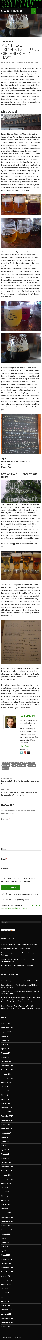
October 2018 (6, 1074)
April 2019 (5, 1049)
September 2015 (7, 1230)
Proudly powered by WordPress (11, 1337)
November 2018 (7, 1070)
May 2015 (4, 1247)
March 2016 (5, 1204)
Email (4, 859)
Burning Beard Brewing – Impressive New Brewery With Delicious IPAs (20, 1001)
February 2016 (6, 1209)
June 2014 (5, 1293)
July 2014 (4, 1289)
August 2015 (6, 1234)
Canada (6, 762)
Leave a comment (32, 62)
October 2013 (6, 1326)
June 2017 (5, 1141)
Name (4, 849)
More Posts (24, 746)
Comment (5, 819)
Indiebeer (6, 765)
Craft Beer (16, 762)
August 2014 (6, 1284)
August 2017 (6, 1133)
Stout (5, 768)
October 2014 (6, 1276)
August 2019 (6, 1032)
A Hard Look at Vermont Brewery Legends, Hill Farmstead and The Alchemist (19, 792)
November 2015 (7, 1221)
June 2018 (5, 1091)
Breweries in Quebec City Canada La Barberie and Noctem (20, 781)
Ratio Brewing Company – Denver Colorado (17, 965)
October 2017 (6, 1124)
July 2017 (4, 1137)
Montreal (21, 765)
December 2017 (7, 1116)
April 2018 (5, 1099)
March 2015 (5, 1255)
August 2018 (6, 1082)
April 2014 (5, 1301)
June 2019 (5, 1040)
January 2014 (6, 1314)
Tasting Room (7, 41)
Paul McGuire (20, 62)
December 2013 (7, 1318)
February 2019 (6, 1057)
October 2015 (6, 1225)
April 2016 (5, 1200)
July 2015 (4, 1238)
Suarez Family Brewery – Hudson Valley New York (19, 944)
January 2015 (6, 1263)
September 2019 (7, 1028)
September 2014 (7, 1280)
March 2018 (5, 1103)
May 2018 (4, 1095)
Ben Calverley (6, 981)
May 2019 (4, 1044)
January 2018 (6, 1112)
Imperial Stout (28, 762)
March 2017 (5, 1154)
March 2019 (5, 1053)
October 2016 (6, 1175)
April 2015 (5, 1251)
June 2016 (5, 1192)
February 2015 (6, 1259)
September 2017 (7, 1129)
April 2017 (5, 1150)
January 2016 (6, 1213)
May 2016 (4, 1196)
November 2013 (7, 1322)
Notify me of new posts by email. (16, 899)
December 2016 (7, 1167)
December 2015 (7, 1217)
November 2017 (7, 1120)
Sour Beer (32, 765)
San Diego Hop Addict (11, 10)
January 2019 (6, 1061)
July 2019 (4, 1036)
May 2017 (4, 1145)
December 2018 (7, 1066)
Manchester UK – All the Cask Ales (26, 981)
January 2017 (6, 1162)
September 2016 (7, 1179)
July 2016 (4, 1188)
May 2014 (4, 1297)
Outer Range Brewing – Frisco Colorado (15, 949)
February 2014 (6, 1310)
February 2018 (6, 1108)
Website (4, 868)
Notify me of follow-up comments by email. (20, 894)
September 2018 (7, 1078)
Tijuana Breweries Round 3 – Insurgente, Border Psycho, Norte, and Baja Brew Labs (21, 1007)
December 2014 (7, 1268)
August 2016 (6, 1183)
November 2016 (7, 1171)
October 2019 (6, 1023)
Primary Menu (39, 11)
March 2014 (5, 1305)
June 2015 (5, 1242)
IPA (14, 765)
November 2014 (7, 1272)
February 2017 (6, 1158)
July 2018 (4, 1087)
